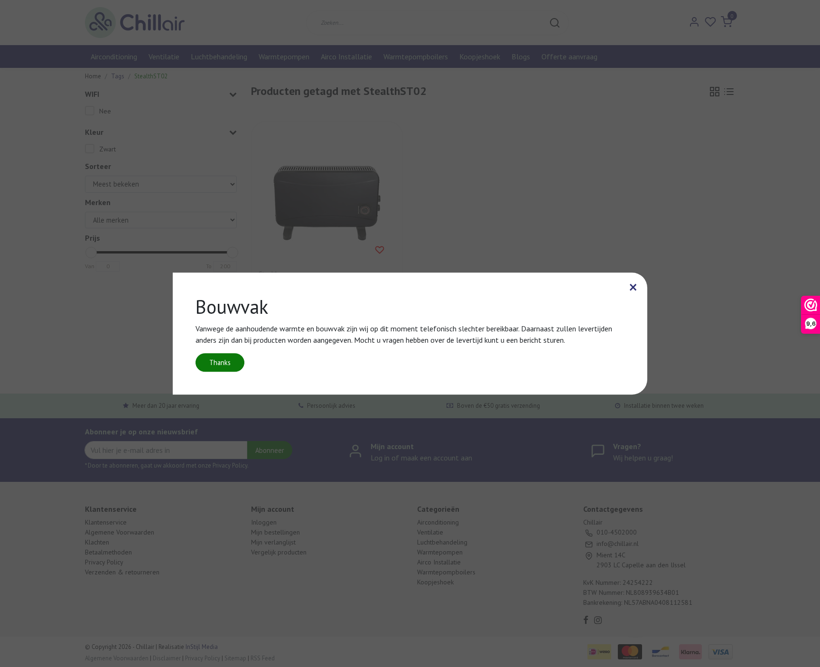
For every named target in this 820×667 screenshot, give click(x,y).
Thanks (220, 362)
